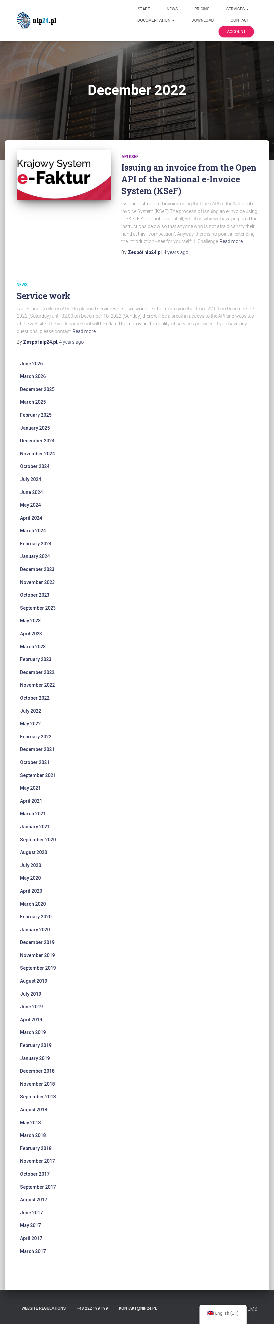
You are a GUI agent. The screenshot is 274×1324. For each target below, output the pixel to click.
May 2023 (30, 620)
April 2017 (31, 1238)
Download (202, 20)
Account (236, 31)
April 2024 (31, 518)
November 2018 (37, 1084)
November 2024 (37, 453)
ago (176, 252)
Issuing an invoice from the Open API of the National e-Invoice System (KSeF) (189, 179)
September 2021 (38, 775)
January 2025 (35, 428)
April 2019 (31, 1019)
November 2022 (37, 685)
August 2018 (33, 1109)
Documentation (154, 20)
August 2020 (33, 852)
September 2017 (38, 1187)
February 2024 (35, 543)
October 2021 (34, 762)
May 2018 (30, 1122)
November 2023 (37, 582)
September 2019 (38, 968)
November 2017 (37, 1161)
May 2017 (30, 1225)
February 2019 (35, 1045)
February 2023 (35, 659)
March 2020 (33, 904)
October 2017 (34, 1174)
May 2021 (30, 788)
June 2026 (31, 363)
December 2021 (37, 749)
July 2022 (30, 711)
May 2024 (30, 505)
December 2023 (37, 569)
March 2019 (33, 1032)
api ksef (129, 156)
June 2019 (31, 1006)
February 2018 (35, 1148)
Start (144, 9)
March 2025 (33, 402)
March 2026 (33, 376)
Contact (240, 20)
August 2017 (33, 1199)
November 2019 (37, 955)
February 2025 (35, 415)
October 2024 (34, 466)
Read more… (233, 241)
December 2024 (37, 440)
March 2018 (33, 1135)
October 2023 (34, 595)
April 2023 (31, 633)
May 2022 (30, 723)
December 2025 (37, 389)
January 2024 (35, 556)
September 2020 (38, 839)
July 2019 (30, 994)
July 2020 (30, 865)
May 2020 (30, 878)
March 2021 (33, 813)
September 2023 (38, 608)
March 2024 (33, 530)
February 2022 (35, 736)
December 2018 (37, 1071)
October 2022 (34, 698)
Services (236, 9)
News (172, 9)
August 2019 (33, 981)
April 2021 (31, 801)
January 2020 (35, 929)
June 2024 (31, 492)
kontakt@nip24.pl (138, 1308)
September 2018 (38, 1096)
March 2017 (33, 1251)
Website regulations (44, 1308)
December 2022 (37, 672)
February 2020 (35, 916)
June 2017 (31, 1212)
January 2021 (35, 826)
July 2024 (30, 479)
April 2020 (31, 891)
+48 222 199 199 (92, 1308)
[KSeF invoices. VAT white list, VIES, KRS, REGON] (37, 20)
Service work (44, 295)
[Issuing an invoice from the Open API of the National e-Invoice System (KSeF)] (64, 175)
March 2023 (33, 646)
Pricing (202, 9)
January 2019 (35, 1058)
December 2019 (37, 942)
